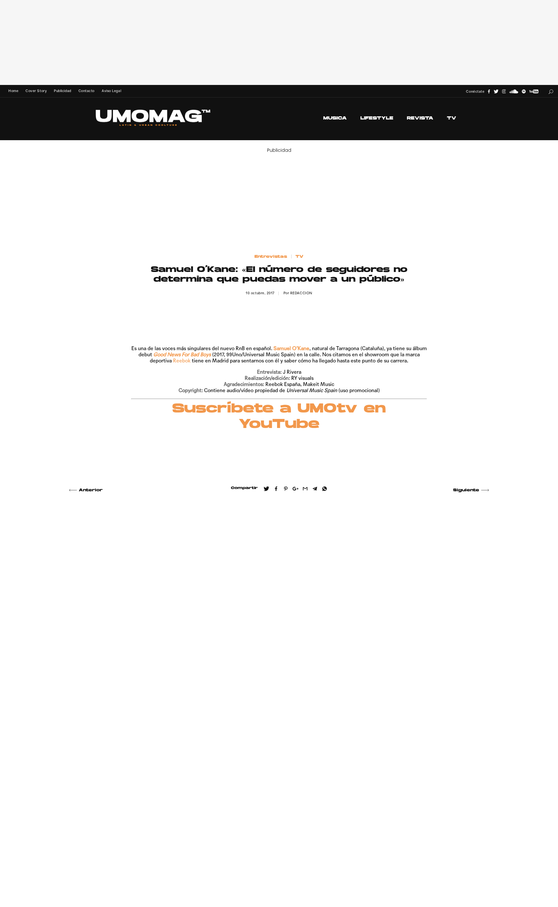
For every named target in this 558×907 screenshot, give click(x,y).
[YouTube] (533, 91)
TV (451, 118)
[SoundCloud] (513, 91)
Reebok (182, 361)
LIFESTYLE (376, 118)
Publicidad (62, 91)
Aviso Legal (111, 91)
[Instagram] (504, 91)
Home (13, 91)
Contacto (86, 91)
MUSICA (335, 118)
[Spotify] (524, 91)
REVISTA (420, 118)
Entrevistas (270, 257)
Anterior (91, 490)
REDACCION (301, 293)
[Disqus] (279, 591)
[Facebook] (489, 91)
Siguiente (466, 490)
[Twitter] (496, 91)
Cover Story (36, 91)
